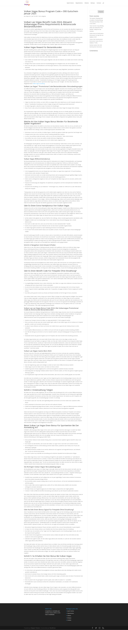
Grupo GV (28, 16)
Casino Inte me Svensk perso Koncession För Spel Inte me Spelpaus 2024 (96, 35)
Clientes (87, 3)
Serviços (93, 3)
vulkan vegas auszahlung (39, 83)
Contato (99, 3)
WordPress (53, 628)
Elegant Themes (35, 628)
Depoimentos (79, 3)
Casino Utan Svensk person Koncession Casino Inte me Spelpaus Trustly (96, 41)
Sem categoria (42, 16)
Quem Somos (70, 3)
